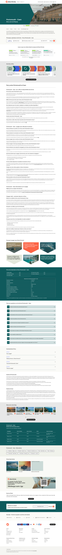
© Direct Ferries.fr (8, 549)
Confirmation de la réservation (36, 532)
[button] (31, 307)
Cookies (33, 539)
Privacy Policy (33, 540)
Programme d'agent (21, 540)
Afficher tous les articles (31, 419)
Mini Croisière (21, 532)
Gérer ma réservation (34, 531)
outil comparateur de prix (38, 164)
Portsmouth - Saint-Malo (12, 453)
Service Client (46, 532)
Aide (45, 533)
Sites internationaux (9, 540)
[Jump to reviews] (31, 25)
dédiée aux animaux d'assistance (23, 175)
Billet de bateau (8, 534)
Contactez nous (46, 531)
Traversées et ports (8, 532)
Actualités (7, 539)
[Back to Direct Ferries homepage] (11, 2)
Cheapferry (45, 539)
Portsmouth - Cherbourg (23, 453)
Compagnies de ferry (9, 531)
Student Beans (8, 110)
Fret (19, 531)
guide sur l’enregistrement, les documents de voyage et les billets (32, 192)
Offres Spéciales (8, 533)
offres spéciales (21, 102)
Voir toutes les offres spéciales (31, 79)
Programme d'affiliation (22, 539)
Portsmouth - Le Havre (34, 453)
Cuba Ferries (46, 540)
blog (26, 122)
